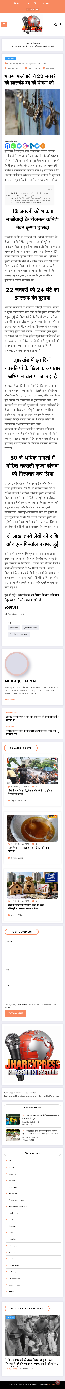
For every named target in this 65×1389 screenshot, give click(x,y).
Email (7, 985)
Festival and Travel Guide (18, 1206)
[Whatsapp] (13, 146)
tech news (13, 1272)
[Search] (56, 25)
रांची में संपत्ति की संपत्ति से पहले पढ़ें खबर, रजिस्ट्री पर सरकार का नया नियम (26, 906)
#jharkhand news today (37, 63)
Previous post (11, 712)
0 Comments (50, 68)
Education (13, 1193)
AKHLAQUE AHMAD (15, 68)
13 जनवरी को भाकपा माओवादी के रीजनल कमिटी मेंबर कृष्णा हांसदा (31, 193)
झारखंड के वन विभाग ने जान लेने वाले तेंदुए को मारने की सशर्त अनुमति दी (31, 718)
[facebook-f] (27, 9)
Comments (9, 941)
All (10, 1161)
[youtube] (37, 9)
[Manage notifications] (57, 1382)
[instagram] (34, 9)
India (11, 1219)
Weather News (14, 1285)
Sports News (14, 1265)
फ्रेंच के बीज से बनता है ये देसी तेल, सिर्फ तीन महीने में (28, 849)
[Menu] (4, 24)
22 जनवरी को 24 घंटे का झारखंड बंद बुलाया (21, 196)
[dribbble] (30, 9)
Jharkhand (10, 58)
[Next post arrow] (58, 732)
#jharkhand (11, 63)
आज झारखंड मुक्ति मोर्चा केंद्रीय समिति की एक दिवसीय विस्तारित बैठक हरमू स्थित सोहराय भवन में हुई (40, 1132)
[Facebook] (7, 146)
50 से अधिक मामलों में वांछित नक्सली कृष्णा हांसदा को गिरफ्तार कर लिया (32, 200)
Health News (14, 1213)
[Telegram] (37, 146)
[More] (43, 146)
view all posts (11, 700)
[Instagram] (25, 146)
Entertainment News (16, 1200)
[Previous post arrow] (58, 717)
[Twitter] (19, 146)
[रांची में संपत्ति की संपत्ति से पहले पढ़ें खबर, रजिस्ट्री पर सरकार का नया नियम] (32, 885)
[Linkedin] (31, 146)
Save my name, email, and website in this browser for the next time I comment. (31, 1006)
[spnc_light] (61, 25)
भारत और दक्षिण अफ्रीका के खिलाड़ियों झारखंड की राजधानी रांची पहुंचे (41, 1117)
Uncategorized (14, 1278)
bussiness (12, 1174)
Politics (12, 1252)
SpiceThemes (51, 1384)
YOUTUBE (11, 607)
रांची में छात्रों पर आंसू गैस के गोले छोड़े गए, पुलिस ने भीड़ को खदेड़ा (30, 792)
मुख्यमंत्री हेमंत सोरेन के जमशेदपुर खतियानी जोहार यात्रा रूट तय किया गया (31, 732)
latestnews (13, 1245)
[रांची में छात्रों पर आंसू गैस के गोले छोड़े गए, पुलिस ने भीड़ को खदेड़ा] (32, 770)
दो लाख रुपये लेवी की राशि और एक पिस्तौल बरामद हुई (28, 202)
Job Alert (12, 1239)
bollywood (13, 1167)
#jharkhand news (22, 63)
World (11, 1291)
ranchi (11, 1258)
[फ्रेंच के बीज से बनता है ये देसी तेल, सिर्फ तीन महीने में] (32, 828)
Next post (10, 727)
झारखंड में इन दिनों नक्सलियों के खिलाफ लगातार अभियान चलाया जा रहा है (33, 198)
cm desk (12, 1180)
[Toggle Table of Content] (47, 189)
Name (7, 969)
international (13, 1226)
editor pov (13, 1187)
